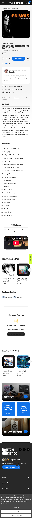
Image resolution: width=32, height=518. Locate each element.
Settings (16, 507)
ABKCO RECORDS (7, 43)
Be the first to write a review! (16, 334)
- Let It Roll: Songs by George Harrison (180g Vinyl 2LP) (8, 279)
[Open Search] (25, 2)
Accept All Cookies (16, 515)
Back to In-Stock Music (11, 8)
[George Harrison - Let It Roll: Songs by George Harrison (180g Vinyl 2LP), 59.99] (8, 270)
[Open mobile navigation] (3, 2)
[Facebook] (20, 449)
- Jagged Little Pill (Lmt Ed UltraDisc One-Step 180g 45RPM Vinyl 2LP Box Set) (23, 279)
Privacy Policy (5, 503)
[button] (30, 270)
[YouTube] (28, 449)
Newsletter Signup (9, 467)
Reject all (16, 511)
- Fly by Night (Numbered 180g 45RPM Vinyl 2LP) (22, 370)
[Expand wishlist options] (28, 59)
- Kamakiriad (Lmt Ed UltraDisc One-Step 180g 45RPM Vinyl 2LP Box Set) (8, 370)
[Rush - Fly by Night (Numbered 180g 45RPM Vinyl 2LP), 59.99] (23, 361)
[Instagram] (24, 449)
